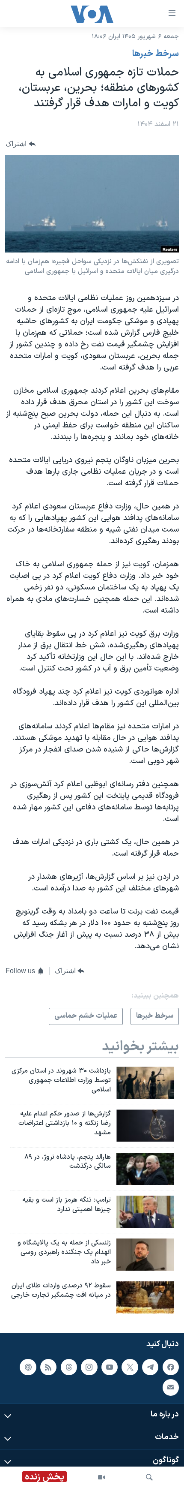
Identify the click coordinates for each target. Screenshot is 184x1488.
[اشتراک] (171, 1387)
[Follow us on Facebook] (171, 1367)
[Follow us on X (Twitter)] (130, 1367)
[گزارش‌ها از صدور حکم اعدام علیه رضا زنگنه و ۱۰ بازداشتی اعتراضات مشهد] (145, 1125)
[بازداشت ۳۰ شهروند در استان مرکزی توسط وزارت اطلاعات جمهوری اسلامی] (145, 1083)
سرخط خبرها (155, 54)
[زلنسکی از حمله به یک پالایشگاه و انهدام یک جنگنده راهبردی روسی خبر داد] (145, 1254)
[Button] (21, 144)
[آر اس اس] (48, 1367)
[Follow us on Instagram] (89, 1367)
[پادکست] (28, 1367)
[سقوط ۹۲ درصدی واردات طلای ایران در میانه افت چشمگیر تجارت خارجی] (145, 1297)
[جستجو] (149, 1477)
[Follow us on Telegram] (150, 1367)
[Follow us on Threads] (69, 1367)
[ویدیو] (101, 1477)
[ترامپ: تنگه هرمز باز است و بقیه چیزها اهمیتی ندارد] (145, 1212)
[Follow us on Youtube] (109, 1367)
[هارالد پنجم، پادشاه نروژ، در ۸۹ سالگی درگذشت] (145, 1169)
